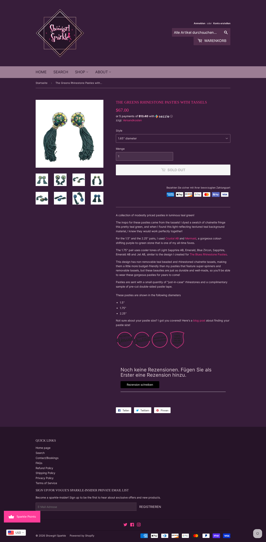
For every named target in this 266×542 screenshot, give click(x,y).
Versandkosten (132, 120)
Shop (80, 72)
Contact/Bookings (47, 458)
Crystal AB (172, 238)
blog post (199, 320)
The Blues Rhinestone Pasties (208, 254)
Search (60, 72)
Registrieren (150, 507)
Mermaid (190, 238)
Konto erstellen (221, 23)
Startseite (42, 82)
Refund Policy (44, 468)
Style (119, 130)
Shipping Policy (45, 473)
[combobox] (16, 533)
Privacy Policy (45, 478)
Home (41, 72)
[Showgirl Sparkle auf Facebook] (132, 525)
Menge (120, 148)
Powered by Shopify (82, 535)
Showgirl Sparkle (56, 535)
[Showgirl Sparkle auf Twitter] (125, 525)
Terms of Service (46, 483)
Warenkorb (214, 41)
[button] (173, 116)
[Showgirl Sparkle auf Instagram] (139, 525)
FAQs (39, 463)
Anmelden (199, 23)
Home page (43, 447)
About (102, 72)
